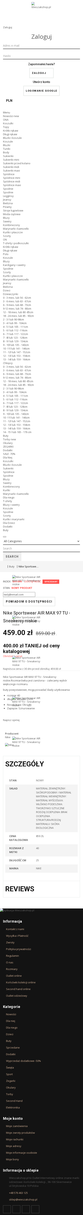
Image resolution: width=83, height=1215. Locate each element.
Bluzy (6, 218)
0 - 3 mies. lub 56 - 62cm (17, 297)
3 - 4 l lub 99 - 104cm (15, 323)
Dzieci (6, 290)
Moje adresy (13, 1146)
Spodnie (8, 188)
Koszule (8, 141)
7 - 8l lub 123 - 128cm (15, 337)
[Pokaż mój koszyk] (41, 107)
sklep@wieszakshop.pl (23, 1199)
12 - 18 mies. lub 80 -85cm (18, 312)
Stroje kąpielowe (13, 210)
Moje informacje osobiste (21, 1152)
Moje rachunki (14, 1139)
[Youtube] (26, 1209)
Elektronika (13, 1107)
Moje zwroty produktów (20, 1132)
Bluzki (6, 145)
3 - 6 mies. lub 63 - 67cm (17, 301)
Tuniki (6, 149)
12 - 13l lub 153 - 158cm (16, 356)
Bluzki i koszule (12, 138)
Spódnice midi (11, 181)
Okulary (8, 443)
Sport (9, 1074)
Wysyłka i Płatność (17, 936)
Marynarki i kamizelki (16, 228)
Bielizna (8, 203)
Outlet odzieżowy (16, 995)
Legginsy (8, 196)
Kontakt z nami (15, 929)
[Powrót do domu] (4, 566)
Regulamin (12, 956)
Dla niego (9, 497)
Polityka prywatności (18, 949)
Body (6, 152)
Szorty (7, 236)
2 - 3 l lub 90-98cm (13, 319)
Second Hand (14, 1101)
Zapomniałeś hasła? (41, 64)
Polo (5, 254)
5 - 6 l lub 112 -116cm (15, 330)
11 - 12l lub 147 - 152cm (16, 352)
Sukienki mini (11, 159)
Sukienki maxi (11, 170)
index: (7, 581)
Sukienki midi (11, 167)
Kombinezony (11, 225)
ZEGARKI (8, 446)
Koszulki (8, 123)
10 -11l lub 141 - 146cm (16, 348)
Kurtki (6, 490)
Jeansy (7, 199)
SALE (9, 454)
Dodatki (7, 450)
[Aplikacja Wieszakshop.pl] (41, 910)
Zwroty (10, 942)
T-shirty (7, 501)
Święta (10, 1067)
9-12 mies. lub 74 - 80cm (17, 308)
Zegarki (10, 1081)
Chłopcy (8, 363)
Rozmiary (12, 969)
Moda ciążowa (11, 214)
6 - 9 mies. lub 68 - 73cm (17, 305)
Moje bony (12, 1159)
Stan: (6, 587)
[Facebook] (7, 1209)
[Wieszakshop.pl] (41, 10)
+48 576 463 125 (18, 1193)
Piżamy (7, 207)
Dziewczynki (10, 294)
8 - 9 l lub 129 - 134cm (15, 341)
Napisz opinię (11, 720)
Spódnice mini (11, 178)
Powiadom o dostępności (29, 601)
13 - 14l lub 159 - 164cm (16, 359)
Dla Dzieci (9, 523)
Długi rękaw (10, 134)
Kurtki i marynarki (13, 519)
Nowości (11, 116)
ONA (5, 119)
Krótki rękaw (10, 130)
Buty (5, 435)
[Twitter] (16, 1209)
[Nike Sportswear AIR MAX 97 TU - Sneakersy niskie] (26, 595)
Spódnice (9, 174)
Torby (9, 439)
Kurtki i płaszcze (13, 232)
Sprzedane (13, 1047)
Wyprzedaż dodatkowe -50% (23, 1061)
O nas (9, 962)
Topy (6, 127)
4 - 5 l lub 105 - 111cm (15, 327)
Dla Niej (7, 457)
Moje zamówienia (17, 1126)
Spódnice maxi (12, 185)
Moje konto (13, 1118)
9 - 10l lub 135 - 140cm (16, 345)
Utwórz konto (41, 82)
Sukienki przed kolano (16, 163)
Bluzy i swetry (11, 505)
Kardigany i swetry (14, 265)
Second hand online (18, 989)
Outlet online (14, 975)
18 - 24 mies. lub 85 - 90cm (18, 316)
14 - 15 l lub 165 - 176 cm (17, 432)
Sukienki (8, 156)
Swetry (7, 221)
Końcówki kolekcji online (21, 982)
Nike (5, 677)
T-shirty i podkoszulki (16, 243)
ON (5, 239)
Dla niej (10, 1021)
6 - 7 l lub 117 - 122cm (15, 334)
